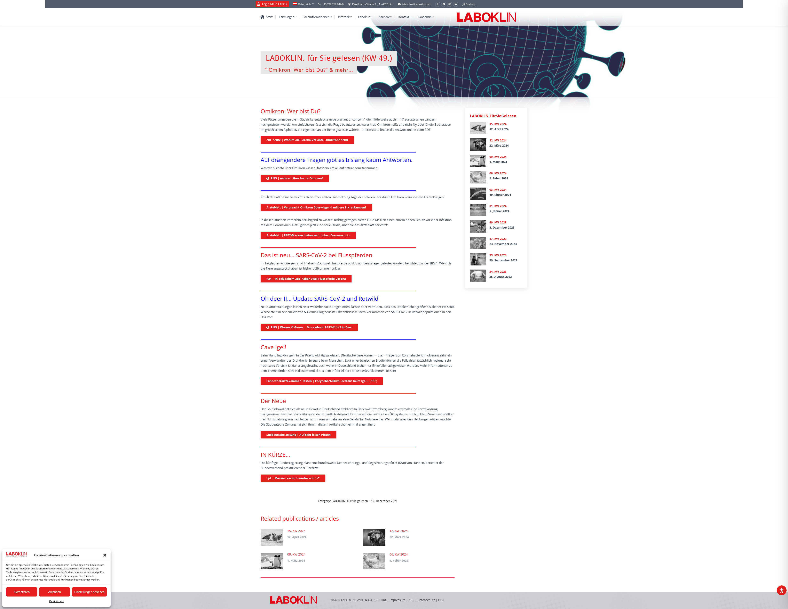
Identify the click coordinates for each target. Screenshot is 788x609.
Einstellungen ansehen (89, 592)
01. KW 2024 (497, 206)
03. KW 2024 (497, 189)
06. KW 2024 (398, 554)
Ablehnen (54, 592)
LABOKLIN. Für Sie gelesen (350, 501)
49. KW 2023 (497, 222)
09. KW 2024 (296, 554)
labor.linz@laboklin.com (416, 4)
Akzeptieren (22, 592)
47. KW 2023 (497, 239)
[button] (105, 555)
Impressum (397, 600)
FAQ (441, 600)
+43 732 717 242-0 (333, 4)
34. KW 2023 (497, 271)
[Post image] (272, 537)
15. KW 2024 (296, 531)
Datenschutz (56, 601)
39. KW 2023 (497, 255)
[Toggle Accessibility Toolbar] (781, 590)
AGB (412, 600)
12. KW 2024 (398, 531)
